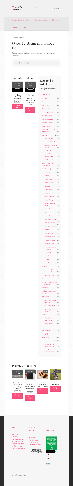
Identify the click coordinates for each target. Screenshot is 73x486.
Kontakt (14, 27)
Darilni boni (45, 105)
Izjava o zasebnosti (18, 439)
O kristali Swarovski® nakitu (21, 20)
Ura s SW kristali (50, 240)
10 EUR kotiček (47, 95)
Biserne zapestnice (50, 341)
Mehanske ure (49, 112)
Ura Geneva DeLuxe (51, 222)
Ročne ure (45, 287)
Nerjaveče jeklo (47, 122)
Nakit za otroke (47, 115)
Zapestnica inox (49, 263)
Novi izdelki (46, 126)
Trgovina (23, 27)
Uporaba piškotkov (18, 443)
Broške (44, 98)
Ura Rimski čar (49, 233)
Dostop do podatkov (35, 444)
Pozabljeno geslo (34, 440)
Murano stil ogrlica (50, 142)
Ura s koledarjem (50, 236)
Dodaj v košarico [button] (17, 106)
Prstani (44, 266)
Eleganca (47, 186)
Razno (44, 279)
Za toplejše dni (46, 334)
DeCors (47, 175)
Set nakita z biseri (50, 305)
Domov (16, 37)
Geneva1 (47, 209)
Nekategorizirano (47, 119)
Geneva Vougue (49, 200)
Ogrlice (44, 135)
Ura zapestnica (49, 243)
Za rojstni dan (46, 330)
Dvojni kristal (49, 182)
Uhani (44, 314)
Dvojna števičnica (50, 179)
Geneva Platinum (50, 196)
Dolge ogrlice (49, 138)
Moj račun (32, 437)
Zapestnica (48, 259)
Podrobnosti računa (41, 8)
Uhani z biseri (49, 323)
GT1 (46, 212)
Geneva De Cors (49, 193)
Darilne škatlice (47, 102)
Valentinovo (48, 252)
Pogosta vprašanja (41, 20)
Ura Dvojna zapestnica (51, 219)
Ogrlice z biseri (49, 156)
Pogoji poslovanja (17, 441)
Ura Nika (47, 229)
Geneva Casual (49, 189)
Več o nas (15, 434)
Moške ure (45, 109)
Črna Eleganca (49, 172)
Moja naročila (33, 442)
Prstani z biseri (49, 275)
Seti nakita (48, 216)
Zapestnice (45, 337)
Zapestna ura (48, 256)
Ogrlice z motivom (50, 160)
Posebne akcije (46, 169)
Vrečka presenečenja (48, 327)
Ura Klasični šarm (50, 226)
